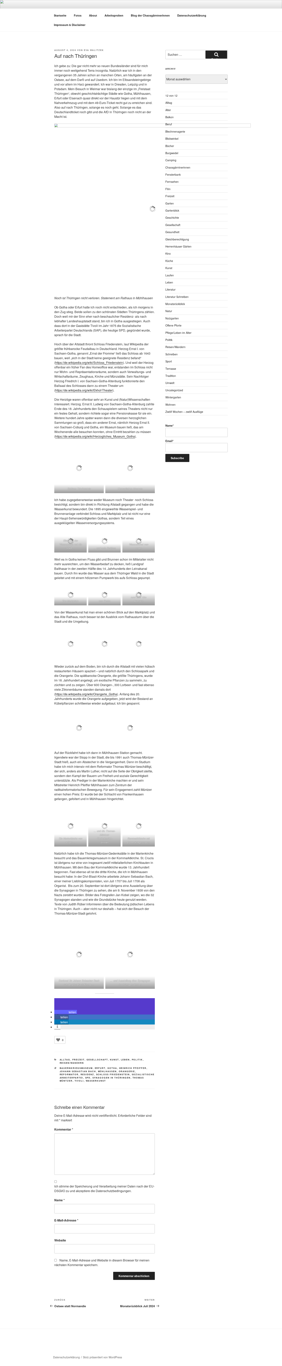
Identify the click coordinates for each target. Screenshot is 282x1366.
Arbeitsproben (114, 15)
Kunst (114, 1059)
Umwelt (169, 383)
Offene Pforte (173, 325)
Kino (168, 253)
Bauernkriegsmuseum (76, 1068)
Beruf (168, 124)
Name (59, 1200)
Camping (170, 160)
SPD (88, 1077)
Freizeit (78, 1059)
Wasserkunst (96, 1080)
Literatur (170, 289)
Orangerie (127, 1071)
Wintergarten (173, 397)
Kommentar (63, 1129)
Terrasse (170, 369)
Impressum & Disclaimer (69, 25)
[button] (65, 1012)
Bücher (169, 146)
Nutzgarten (172, 318)
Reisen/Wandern (72, 1062)
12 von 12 (171, 95)
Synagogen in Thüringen (111, 1077)
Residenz (87, 1074)
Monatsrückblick (175, 304)
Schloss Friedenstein (113, 1074)
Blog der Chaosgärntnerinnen (150, 15)
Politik (137, 1059)
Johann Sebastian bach (78, 1071)
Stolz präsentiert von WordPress (102, 1357)
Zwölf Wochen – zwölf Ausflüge (184, 412)
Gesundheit (172, 232)
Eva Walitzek (94, 50)
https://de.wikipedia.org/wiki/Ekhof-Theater (84, 390)
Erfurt (100, 1068)
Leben (125, 1059)
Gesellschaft (97, 1059)
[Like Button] (58, 1040)
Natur (168, 311)
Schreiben (171, 354)
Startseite (60, 15)
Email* (169, 441)
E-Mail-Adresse (66, 1220)
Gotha (112, 1068)
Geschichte (172, 217)
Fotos (78, 15)
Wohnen (170, 404)
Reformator (69, 1074)
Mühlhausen (107, 1071)
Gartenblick (172, 210)
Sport (168, 361)
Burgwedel (171, 153)
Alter (168, 110)
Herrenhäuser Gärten (178, 246)
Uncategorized (174, 390)
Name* (169, 425)
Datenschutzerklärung (191, 15)
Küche (169, 261)
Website (60, 1240)
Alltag (65, 1059)
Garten (169, 203)
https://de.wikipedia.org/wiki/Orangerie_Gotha (86, 694)
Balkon (169, 117)
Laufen (169, 275)
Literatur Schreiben (177, 297)
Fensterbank (173, 174)
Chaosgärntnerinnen (177, 167)
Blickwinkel (171, 138)
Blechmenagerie (175, 131)
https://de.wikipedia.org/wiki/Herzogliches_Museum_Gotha (95, 436)
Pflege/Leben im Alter (178, 333)
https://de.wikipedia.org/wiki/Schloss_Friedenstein (89, 362)
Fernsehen (172, 182)
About (93, 15)
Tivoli (79, 1080)
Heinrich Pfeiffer (133, 1068)
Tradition (170, 376)
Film (168, 189)
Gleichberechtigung (177, 239)
